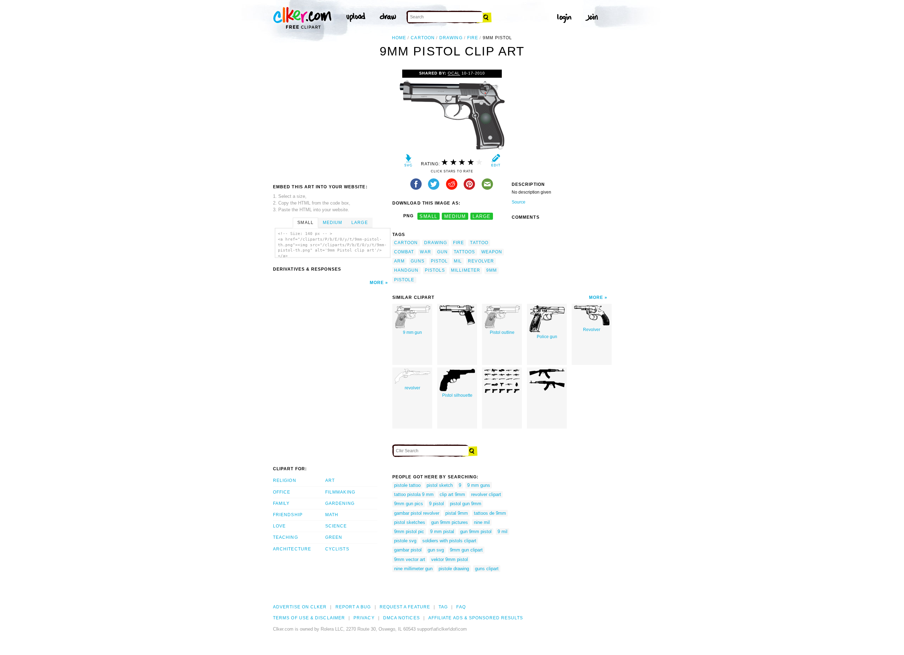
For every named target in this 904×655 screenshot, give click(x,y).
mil (458, 261)
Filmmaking (340, 492)
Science (336, 526)
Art (330, 480)
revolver (481, 261)
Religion (284, 480)
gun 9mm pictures (449, 522)
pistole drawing (454, 568)
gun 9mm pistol (476, 531)
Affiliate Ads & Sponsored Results (475, 617)
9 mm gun (412, 332)
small (428, 216)
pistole (404, 279)
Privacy (364, 617)
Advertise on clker (300, 606)
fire (472, 37)
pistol (439, 261)
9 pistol (436, 503)
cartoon (423, 37)
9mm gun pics (408, 503)
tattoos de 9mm (490, 513)
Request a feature (405, 606)
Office (281, 492)
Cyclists (337, 549)
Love (279, 526)
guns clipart (487, 568)
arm (399, 261)
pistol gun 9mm (465, 503)
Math (331, 514)
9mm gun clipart (466, 550)
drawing (451, 37)
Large (359, 222)
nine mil (482, 522)
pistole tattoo (407, 485)
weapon (491, 251)
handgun (406, 270)
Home (399, 37)
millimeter (465, 270)
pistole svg (405, 540)
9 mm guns (478, 485)
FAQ (460, 606)
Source (518, 202)
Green (333, 537)
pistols (435, 270)
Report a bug (353, 606)
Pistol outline (502, 332)
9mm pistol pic (409, 531)
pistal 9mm (456, 513)
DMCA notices (401, 617)
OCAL (454, 73)
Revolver (591, 329)
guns (417, 261)
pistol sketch (440, 485)
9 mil (502, 531)
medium (455, 216)
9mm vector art (409, 559)
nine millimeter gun (413, 568)
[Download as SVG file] (408, 162)
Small (305, 222)
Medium (332, 222)
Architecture (292, 549)
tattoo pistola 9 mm (414, 494)
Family (281, 503)
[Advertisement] (332, 122)
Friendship (288, 514)
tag (443, 606)
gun (442, 251)
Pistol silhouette (457, 395)
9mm (491, 270)
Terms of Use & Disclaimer (309, 617)
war (425, 251)
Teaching (285, 537)
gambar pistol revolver (416, 513)
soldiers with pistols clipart (449, 540)
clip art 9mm (452, 494)
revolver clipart (486, 494)
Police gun (547, 336)
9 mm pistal (442, 531)
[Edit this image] (495, 162)
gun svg (436, 550)
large (481, 216)
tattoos (464, 251)
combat (404, 251)
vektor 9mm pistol (449, 559)
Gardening (340, 503)
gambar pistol (408, 550)
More (377, 282)
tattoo (479, 242)
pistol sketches (409, 522)
